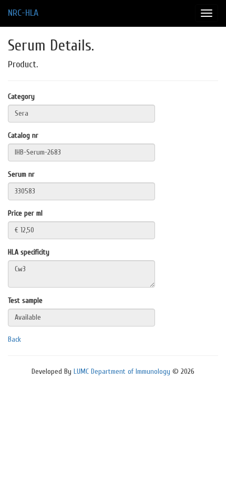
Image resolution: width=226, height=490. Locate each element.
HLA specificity (28, 252)
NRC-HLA (23, 12)
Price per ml (25, 213)
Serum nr (21, 174)
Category (21, 96)
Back (14, 339)
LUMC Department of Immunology (122, 371)
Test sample (25, 300)
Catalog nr (23, 135)
